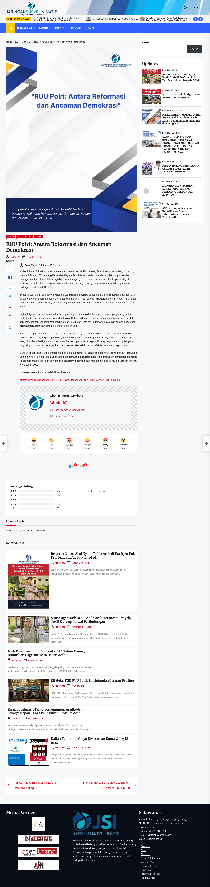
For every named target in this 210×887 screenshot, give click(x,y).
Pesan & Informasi (150, 858)
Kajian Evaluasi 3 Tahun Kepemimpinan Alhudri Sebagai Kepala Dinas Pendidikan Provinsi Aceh (45, 711)
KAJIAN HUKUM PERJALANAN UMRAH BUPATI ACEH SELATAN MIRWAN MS (180, 168)
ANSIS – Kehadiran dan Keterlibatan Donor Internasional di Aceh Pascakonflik (177, 213)
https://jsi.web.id (64, 416)
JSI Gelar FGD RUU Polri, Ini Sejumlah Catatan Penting (92, 680)
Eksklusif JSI (24, 236)
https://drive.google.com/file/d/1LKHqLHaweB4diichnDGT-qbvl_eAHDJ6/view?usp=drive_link (70, 379)
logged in (22, 530)
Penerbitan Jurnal (150, 873)
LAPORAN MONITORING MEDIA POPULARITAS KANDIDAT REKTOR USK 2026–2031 (177, 190)
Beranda (145, 846)
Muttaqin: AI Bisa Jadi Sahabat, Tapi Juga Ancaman (62, 19)
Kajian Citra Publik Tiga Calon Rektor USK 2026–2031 (181, 96)
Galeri (91, 28)
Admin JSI (15, 257)
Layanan (44, 28)
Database (76, 28)
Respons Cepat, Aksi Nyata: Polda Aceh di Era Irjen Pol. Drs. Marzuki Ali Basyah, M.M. (93, 555)
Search (145, 42)
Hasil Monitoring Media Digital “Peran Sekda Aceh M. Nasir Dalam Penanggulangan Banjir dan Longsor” (181, 119)
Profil (143, 850)
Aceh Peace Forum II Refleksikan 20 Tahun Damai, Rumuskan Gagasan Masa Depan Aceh (163, 19)
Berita (10, 236)
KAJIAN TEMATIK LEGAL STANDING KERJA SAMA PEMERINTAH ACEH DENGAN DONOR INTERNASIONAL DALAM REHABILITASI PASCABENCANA (180, 144)
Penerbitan (146, 870)
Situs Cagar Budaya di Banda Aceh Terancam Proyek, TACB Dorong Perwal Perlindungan (113, 19)
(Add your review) (96, 491)
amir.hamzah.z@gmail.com (70, 410)
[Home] (10, 28)
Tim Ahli (145, 854)
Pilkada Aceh (148, 877)
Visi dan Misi (148, 862)
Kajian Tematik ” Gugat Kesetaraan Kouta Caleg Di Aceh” (89, 740)
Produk (59, 28)
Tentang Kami (24, 28)
